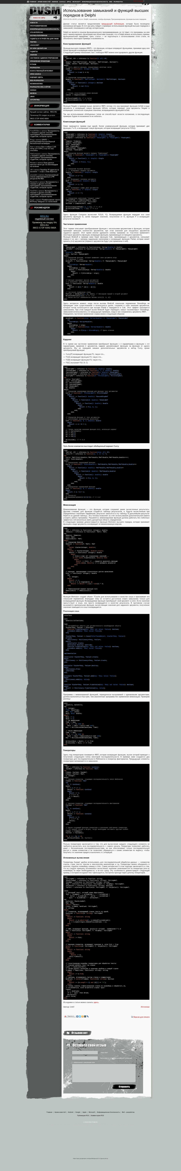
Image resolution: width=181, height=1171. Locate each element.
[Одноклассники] (82, 1016)
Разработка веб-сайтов (40, 87)
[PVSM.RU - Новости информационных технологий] (44, 12)
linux (32, 96)
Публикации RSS (83, 1115)
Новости (34, 23)
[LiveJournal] (87, 1016)
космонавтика (36, 84)
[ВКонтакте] (77, 1016)
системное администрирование (44, 58)
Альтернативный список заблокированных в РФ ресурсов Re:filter (44, 177)
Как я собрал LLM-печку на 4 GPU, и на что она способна (43, 148)
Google (62, 1)
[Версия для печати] (132, 1017)
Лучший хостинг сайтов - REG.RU (43, 112)
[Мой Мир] (85, 1016)
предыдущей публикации (112, 24)
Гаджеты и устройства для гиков (44, 39)
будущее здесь (36, 77)
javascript (34, 45)
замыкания (93, 19)
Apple (69, 1)
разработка (35, 68)
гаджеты (34, 51)
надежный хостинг (44, 217)
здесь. (96, 1002)
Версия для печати (141, 1017)
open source (35, 74)
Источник (145, 1007)
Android (55, 1)
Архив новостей (44, 1)
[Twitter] (80, 1016)
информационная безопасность (44, 29)
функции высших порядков (136, 19)
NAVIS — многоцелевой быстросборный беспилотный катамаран (42, 141)
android (33, 55)
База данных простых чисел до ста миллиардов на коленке (44, 164)
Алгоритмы (35, 100)
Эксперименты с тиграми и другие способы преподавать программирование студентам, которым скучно (44, 133)
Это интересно (36, 32)
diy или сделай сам (38, 48)
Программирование (38, 26)
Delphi (86, 19)
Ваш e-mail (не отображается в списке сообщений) (116, 1058)
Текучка (33, 42)
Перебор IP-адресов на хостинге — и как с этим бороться (44, 171)
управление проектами (40, 61)
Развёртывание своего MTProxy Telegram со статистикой (45, 201)
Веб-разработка (37, 80)
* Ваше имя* (104, 1052)
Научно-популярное (38, 35)
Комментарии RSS (97, 1115)
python (33, 64)
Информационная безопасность (95, 1)
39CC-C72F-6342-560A (39, 119)
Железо (33, 93)
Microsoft (76, 1)
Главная (33, 1)
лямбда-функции (104, 19)
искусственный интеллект (41, 71)
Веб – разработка (116, 1)
